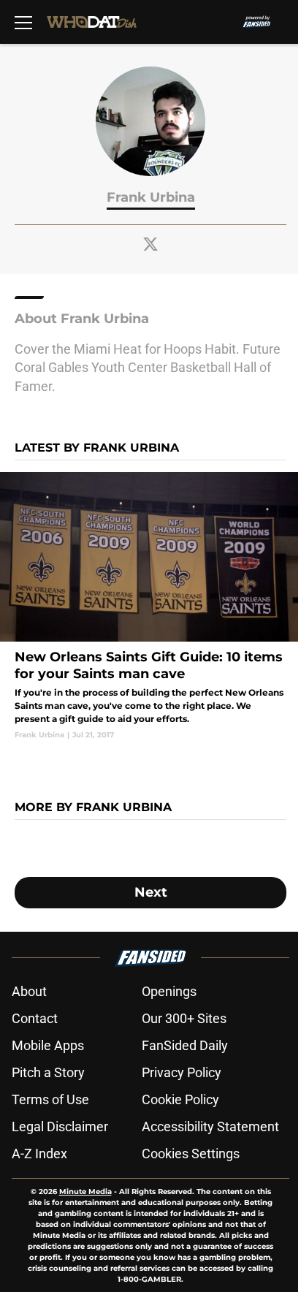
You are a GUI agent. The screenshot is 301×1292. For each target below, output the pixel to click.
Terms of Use (50, 1099)
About (29, 991)
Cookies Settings (191, 1153)
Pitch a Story (48, 1072)
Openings (169, 991)
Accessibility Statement (210, 1126)
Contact (35, 1018)
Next (150, 892)
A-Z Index (39, 1153)
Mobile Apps (48, 1045)
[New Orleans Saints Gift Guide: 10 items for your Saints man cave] (150, 606)
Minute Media (85, 1191)
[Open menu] (23, 22)
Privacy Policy (181, 1072)
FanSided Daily (185, 1045)
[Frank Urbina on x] (150, 244)
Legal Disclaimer (60, 1126)
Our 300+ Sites (184, 1018)
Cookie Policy (180, 1099)
